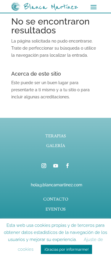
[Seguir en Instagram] (44, 165)
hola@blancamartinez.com (56, 185)
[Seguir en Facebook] (67, 165)
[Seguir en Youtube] (55, 165)
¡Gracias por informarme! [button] (66, 249)
